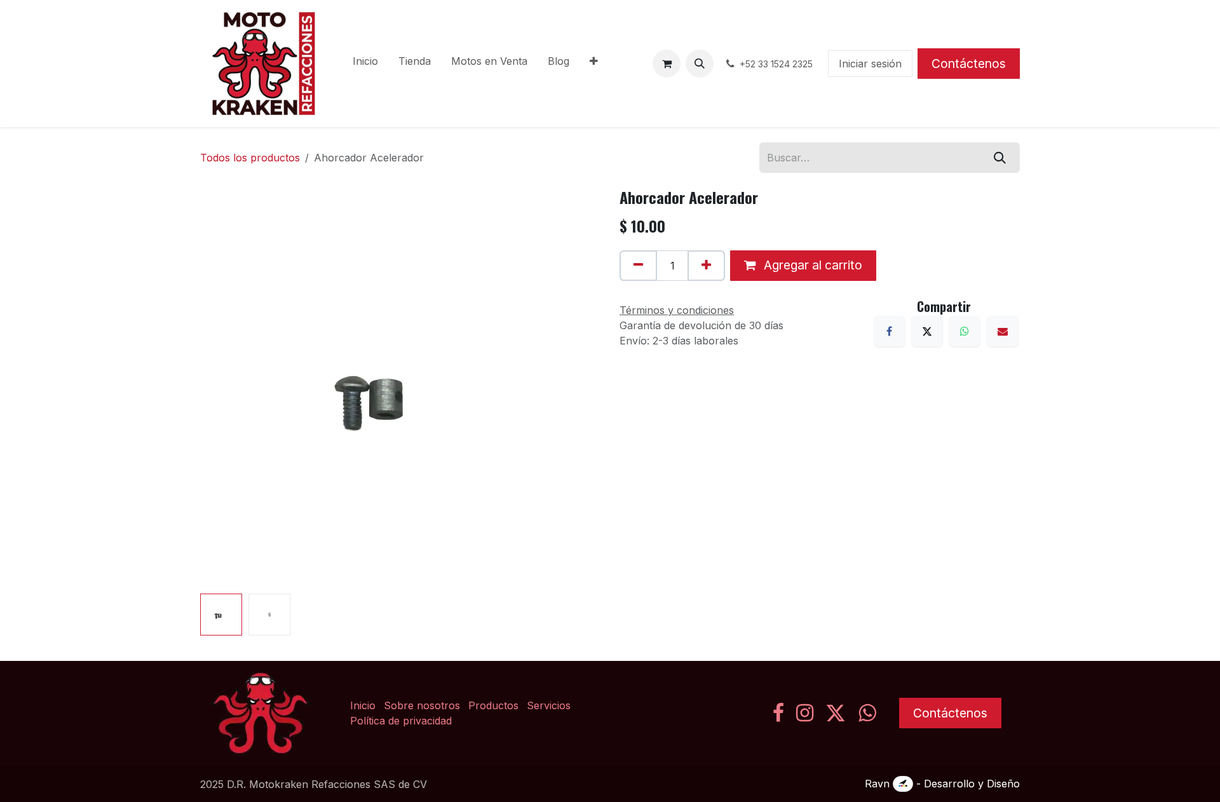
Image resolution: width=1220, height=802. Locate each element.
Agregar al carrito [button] (811, 265)
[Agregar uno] (706, 265)
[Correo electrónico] (1002, 331)
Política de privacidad (401, 720)
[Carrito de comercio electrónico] (667, 64)
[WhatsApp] (964, 331)
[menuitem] (365, 63)
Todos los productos (250, 157)
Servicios (549, 705)
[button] (700, 64)
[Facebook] (889, 331)
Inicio (363, 705)
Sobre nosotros (422, 705)
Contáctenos (969, 63)
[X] (927, 331)
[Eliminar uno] (638, 265)
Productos (493, 705)
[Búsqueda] (1000, 157)
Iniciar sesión (870, 63)
